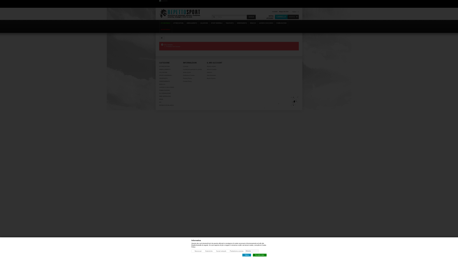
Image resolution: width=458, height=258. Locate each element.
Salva (247, 255)
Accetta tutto (259, 255)
